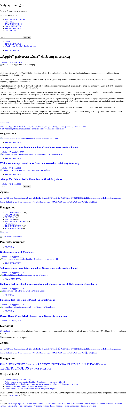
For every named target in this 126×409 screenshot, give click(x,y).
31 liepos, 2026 (15, 168)
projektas (25, 202)
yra (90, 202)
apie (1, 198)
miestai (94, 198)
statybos (43, 202)
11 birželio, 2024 (15, 62)
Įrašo (94, 201)
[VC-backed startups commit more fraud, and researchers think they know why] (32, 154)
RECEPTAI (9, 217)
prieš (21, 202)
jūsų (54, 198)
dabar (11, 198)
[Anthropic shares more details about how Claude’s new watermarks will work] (29, 138)
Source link (4, 122)
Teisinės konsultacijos (34, 404)
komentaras (77, 197)
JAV (51, 198)
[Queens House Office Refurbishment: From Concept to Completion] (27, 307)
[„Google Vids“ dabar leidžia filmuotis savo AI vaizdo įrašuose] (25, 170)
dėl (27, 198)
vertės (79, 202)
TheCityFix (56, 201)
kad (58, 197)
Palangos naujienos (88, 406)
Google (44, 198)
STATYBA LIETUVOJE (15, 20)
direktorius (22, 198)
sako (30, 202)
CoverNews (13, 395)
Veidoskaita (12, 406)
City (8, 198)
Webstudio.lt (5, 331)
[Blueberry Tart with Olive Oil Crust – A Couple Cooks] (22, 291)
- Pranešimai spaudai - (41, 406)
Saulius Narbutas (106, 404)
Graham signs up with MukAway (17, 252)
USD (72, 201)
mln (104, 197)
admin (4, 62)
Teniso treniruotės (25, 406)
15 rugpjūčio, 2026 (16, 152)
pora (16, 201)
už (76, 202)
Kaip (63, 197)
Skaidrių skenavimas (53, 404)
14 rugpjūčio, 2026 (16, 305)
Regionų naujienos (72, 406)
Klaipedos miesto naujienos (72, 404)
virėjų (84, 201)
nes (120, 198)
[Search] (0, 35)
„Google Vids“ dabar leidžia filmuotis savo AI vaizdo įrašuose (31, 179)
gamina (37, 197)
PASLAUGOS (11, 31)
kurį (85, 197)
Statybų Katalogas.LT (14, 5)
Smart (38, 202)
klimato (68, 198)
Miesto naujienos (91, 404)
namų (113, 198)
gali (30, 198)
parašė (9, 201)
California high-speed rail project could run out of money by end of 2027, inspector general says (48, 284)
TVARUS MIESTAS (13, 24)
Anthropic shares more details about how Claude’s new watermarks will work (39, 147)
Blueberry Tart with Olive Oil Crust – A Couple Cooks (27, 300)
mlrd (109, 198)
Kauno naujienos (56, 406)
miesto (99, 198)
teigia (48, 202)
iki (47, 198)
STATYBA (9, 22)
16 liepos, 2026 (15, 184)
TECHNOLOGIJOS (13, 28)
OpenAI (2, 202)
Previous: (43, 127)
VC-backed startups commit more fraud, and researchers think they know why (40, 163)
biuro (4, 198)
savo (33, 202)
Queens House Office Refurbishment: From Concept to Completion (33, 316)
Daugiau (16, 198)
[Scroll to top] (0, 397)
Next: (32, 129)
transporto (66, 202)
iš (48, 198)
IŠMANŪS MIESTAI (13, 26)
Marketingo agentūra (16, 404)
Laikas (90, 198)
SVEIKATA (10, 224)
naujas (117, 198)
